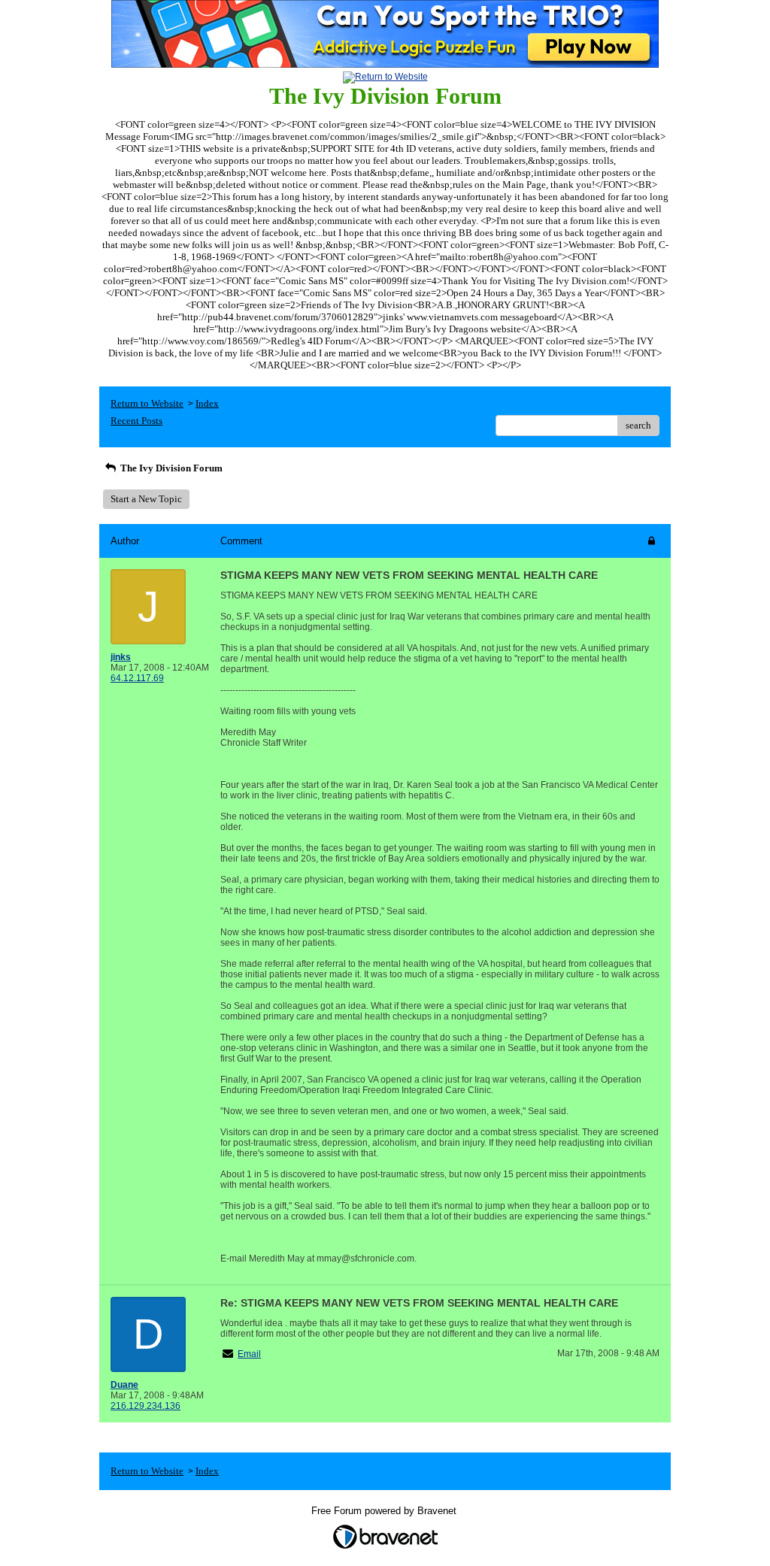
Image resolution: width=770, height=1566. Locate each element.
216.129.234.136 (145, 1406)
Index (207, 403)
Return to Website (147, 403)
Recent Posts (136, 420)
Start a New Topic (146, 498)
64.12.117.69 (137, 678)
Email (249, 1354)
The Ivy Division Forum (170, 468)
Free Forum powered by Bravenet (385, 1510)
